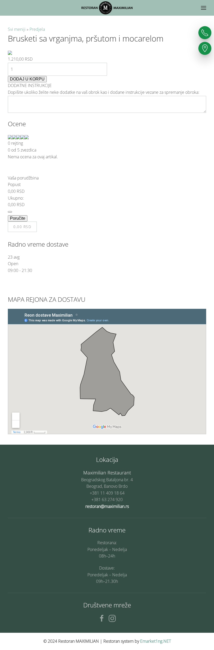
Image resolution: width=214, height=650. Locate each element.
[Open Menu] (203, 8)
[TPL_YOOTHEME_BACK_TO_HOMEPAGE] (107, 8)
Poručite (17, 218)
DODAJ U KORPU (27, 79)
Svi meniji (17, 29)
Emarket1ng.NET (155, 641)
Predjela (37, 29)
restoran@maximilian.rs (107, 506)
